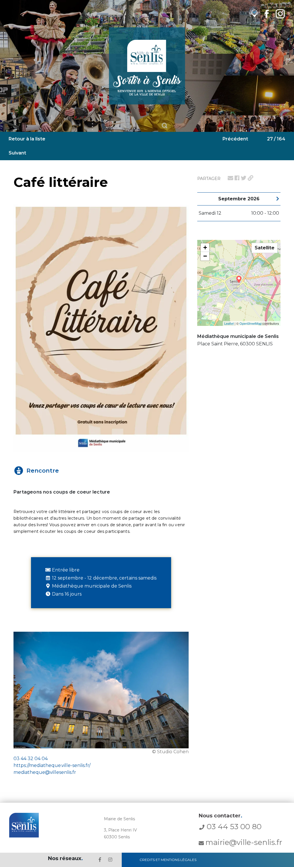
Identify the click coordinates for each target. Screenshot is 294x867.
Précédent (235, 139)
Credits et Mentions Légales (168, 860)
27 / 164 (276, 139)
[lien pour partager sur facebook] (237, 178)
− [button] (205, 256)
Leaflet (229, 323)
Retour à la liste (27, 139)
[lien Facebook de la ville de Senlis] (266, 13)
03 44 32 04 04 (30, 758)
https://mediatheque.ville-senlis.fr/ (51, 765)
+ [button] (205, 247)
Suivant (17, 153)
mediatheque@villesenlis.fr (44, 772)
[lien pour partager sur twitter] (243, 178)
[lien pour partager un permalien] (250, 178)
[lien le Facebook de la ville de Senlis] (100, 859)
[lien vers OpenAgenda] (255, 13)
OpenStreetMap (250, 323)
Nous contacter (220, 816)
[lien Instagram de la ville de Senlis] (280, 13)
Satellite (264, 247)
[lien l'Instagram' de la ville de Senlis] (110, 859)
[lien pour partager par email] (230, 178)
